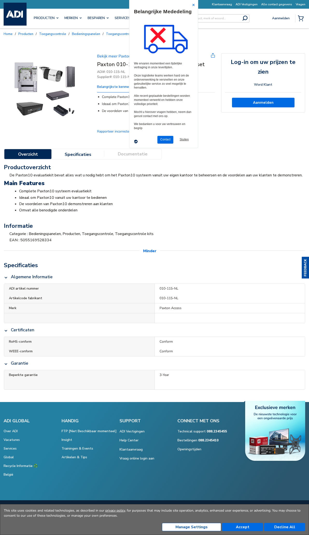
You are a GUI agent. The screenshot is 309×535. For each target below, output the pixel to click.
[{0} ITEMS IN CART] (302, 18)
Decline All (284, 527)
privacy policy (115, 510)
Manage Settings (192, 527)
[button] (305, 267)
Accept (242, 527)
